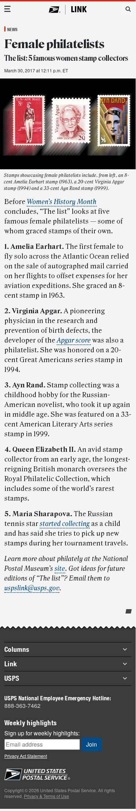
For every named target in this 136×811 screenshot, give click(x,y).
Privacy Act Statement (25, 756)
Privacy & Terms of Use (46, 796)
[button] (125, 8)
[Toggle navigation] (7, 9)
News (12, 29)
